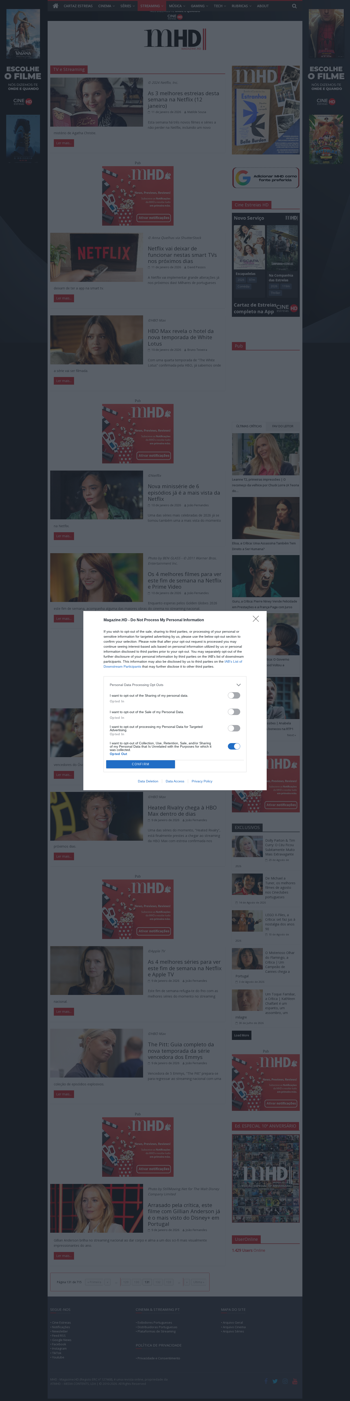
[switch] (234, 695)
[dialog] (175, 700)
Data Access (175, 781)
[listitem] (175, 684)
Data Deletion (148, 781)
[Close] (257, 620)
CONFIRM (141, 764)
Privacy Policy (202, 781)
